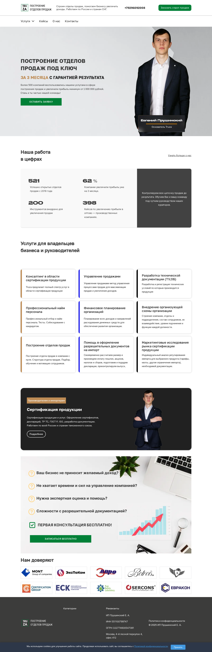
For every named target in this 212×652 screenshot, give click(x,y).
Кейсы (43, 21)
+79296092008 (135, 7)
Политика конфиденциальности (167, 620)
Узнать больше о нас (179, 155)
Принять (178, 647)
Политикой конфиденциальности (151, 646)
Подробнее (36, 434)
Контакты (71, 21)
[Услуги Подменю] (33, 21)
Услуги (25, 21)
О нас (56, 21)
